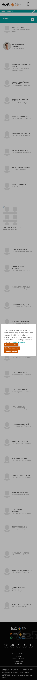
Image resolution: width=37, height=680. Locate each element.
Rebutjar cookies (11, 351)
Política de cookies (18, 342)
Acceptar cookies (11, 345)
